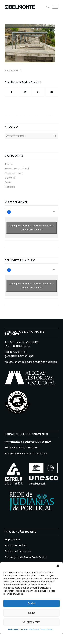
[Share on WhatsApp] (38, 91)
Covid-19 (10, 177)
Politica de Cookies (16, 545)
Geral (8, 182)
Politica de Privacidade (18, 551)
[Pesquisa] (46, 7)
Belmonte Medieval (17, 168)
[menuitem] (46, 7)
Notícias (10, 187)
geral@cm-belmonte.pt (19, 356)
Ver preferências (31, 621)
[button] (58, 566)
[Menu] (53, 7)
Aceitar (31, 603)
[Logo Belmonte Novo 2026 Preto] (26, 7)
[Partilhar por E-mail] (51, 91)
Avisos (9, 164)
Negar (31, 612)
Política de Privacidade (41, 629)
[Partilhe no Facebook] (11, 91)
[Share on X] (24, 91)
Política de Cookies (18, 629)
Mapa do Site (12, 539)
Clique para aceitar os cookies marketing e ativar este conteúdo (31, 227)
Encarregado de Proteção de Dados (26, 557)
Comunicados (13, 173)
